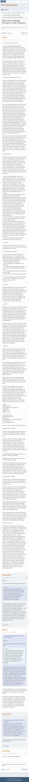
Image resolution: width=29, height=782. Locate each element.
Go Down (3, 33)
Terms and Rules (13, 778)
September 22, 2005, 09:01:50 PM (9, 39)
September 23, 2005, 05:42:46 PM (9, 632)
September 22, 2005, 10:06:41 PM (9, 577)
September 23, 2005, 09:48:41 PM (9, 753)
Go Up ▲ (20, 778)
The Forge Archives (9, 5)
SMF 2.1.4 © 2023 (11, 780)
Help (8, 778)
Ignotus (4, 37)
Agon (3, 764)
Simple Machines (18, 780)
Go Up (2, 769)
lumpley (18, 15)
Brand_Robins (6, 575)
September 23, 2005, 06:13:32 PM (9, 716)
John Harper (6, 751)
